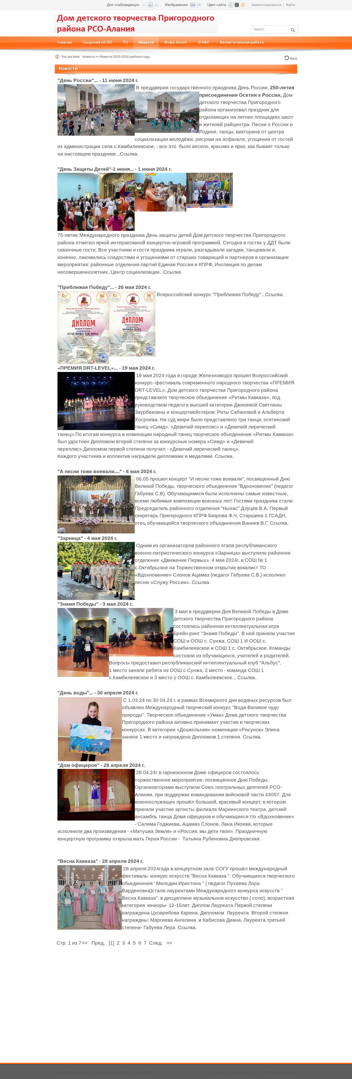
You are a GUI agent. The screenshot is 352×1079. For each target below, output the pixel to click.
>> (169, 943)
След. (156, 943)
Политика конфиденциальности (233, 1072)
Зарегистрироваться (267, 5)
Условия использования (280, 1072)
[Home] (58, 56)
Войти (290, 5)
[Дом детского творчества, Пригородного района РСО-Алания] (135, 22)
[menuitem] (97, 42)
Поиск (292, 29)
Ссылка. (129, 154)
